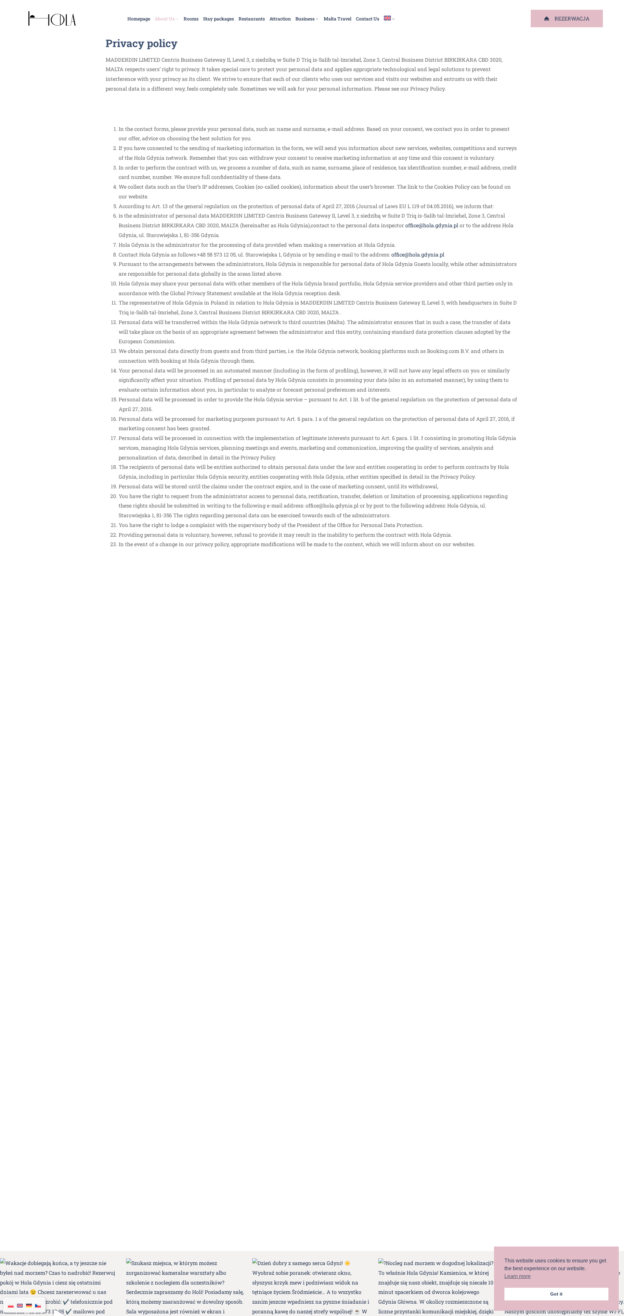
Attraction (280, 19)
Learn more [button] (517, 1276)
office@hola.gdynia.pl (431, 225)
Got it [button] (556, 1294)
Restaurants (252, 19)
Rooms (191, 19)
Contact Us (367, 19)
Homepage (138, 19)
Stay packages (218, 19)
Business (305, 19)
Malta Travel (337, 19)
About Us (165, 19)
